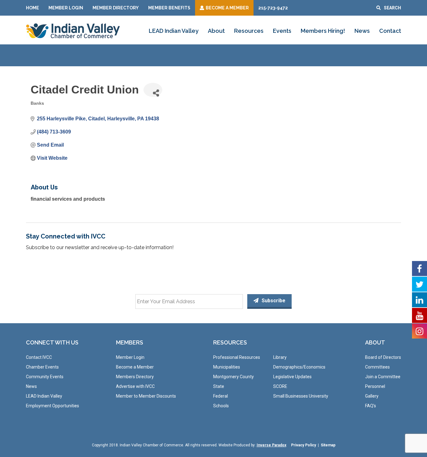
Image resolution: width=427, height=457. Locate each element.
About (216, 31)
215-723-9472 (273, 7)
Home (32, 7)
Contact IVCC (39, 357)
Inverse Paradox (271, 445)
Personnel (375, 386)
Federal (220, 396)
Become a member (227, 7)
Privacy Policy (303, 445)
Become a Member (135, 366)
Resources (249, 31)
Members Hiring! (323, 31)
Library (280, 357)
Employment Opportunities (52, 405)
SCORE (280, 386)
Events (282, 31)
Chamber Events (42, 366)
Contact (390, 31)
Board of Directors (383, 357)
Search (392, 7)
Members (129, 342)
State (218, 386)
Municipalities (226, 366)
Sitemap (328, 445)
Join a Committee (382, 376)
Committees (377, 366)
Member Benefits (169, 7)
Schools (221, 405)
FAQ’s (370, 405)
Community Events (44, 376)
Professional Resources (236, 357)
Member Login (65, 7)
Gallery (372, 396)
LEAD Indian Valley (173, 31)
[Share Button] (152, 90)
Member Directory (116, 7)
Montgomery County (233, 376)
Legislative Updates (292, 376)
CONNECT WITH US (52, 342)
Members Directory (135, 376)
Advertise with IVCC (135, 386)
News (362, 31)
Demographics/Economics (299, 366)
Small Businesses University (300, 396)
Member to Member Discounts (146, 396)
